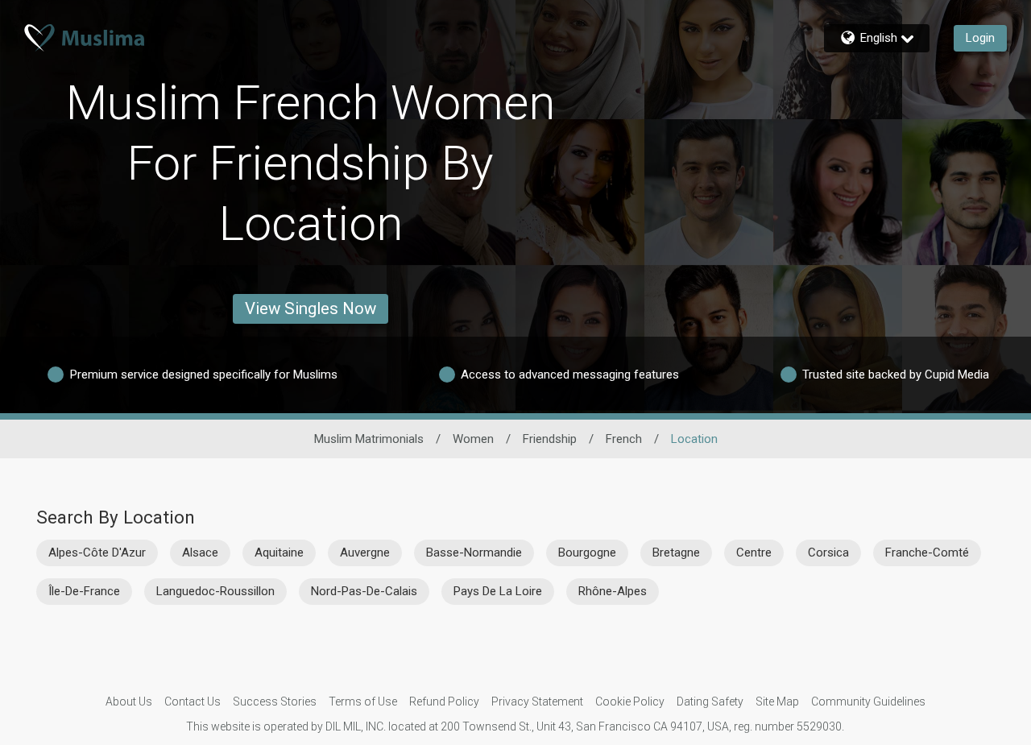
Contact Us (192, 701)
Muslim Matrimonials (369, 439)
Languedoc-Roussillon (215, 591)
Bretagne (676, 552)
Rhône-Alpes (612, 591)
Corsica (828, 552)
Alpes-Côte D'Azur (97, 552)
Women (473, 439)
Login (980, 38)
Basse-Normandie (474, 552)
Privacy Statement (537, 701)
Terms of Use (363, 701)
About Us (129, 701)
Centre (754, 552)
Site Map (777, 701)
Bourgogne (587, 552)
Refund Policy (444, 701)
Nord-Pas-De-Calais (364, 591)
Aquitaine (279, 552)
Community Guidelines (868, 701)
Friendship (550, 439)
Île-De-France (84, 591)
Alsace (200, 552)
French (624, 439)
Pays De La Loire (497, 591)
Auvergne (365, 552)
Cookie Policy (630, 701)
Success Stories (275, 701)
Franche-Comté (927, 552)
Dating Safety (710, 701)
